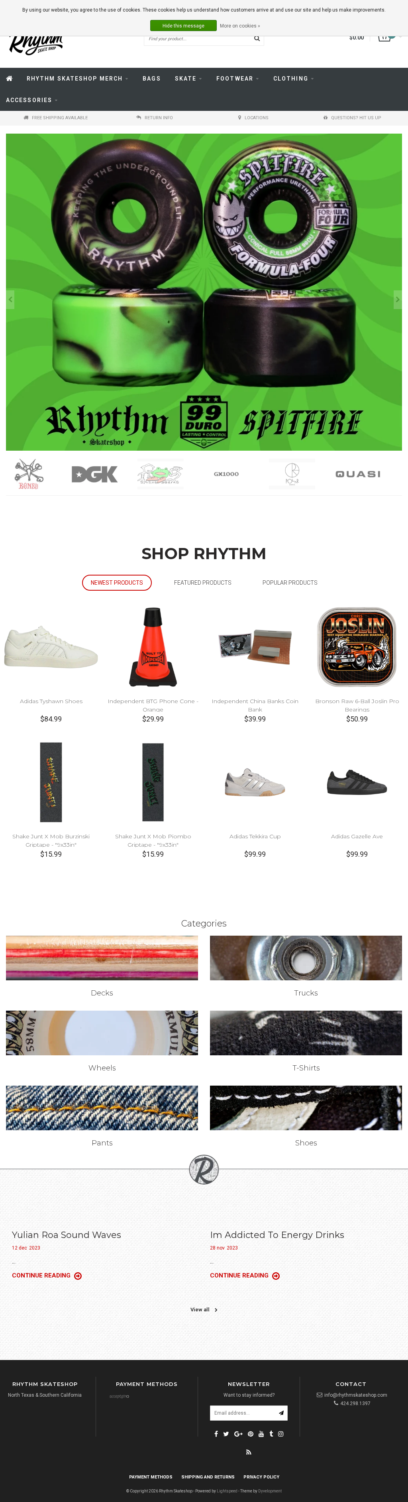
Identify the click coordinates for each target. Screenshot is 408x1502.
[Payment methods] (119, 1397)
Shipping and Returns (208, 1477)
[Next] (398, 299)
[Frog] (104, 474)
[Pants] (102, 1108)
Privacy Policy (261, 1477)
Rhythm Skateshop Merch (75, 78)
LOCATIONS (257, 117)
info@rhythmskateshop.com (355, 1395)
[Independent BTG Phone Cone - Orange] (153, 646)
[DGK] (39, 474)
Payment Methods (151, 1477)
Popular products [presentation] (290, 583)
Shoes (306, 1143)
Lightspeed (227, 1491)
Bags (152, 78)
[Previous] (10, 299)
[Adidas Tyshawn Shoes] (51, 646)
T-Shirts (306, 1068)
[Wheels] (102, 1033)
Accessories (29, 100)
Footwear (234, 78)
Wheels (102, 1068)
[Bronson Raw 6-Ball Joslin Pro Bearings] (357, 646)
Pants (102, 1143)
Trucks (306, 993)
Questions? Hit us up (356, 117)
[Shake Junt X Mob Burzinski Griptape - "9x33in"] (51, 782)
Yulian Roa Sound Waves (66, 1235)
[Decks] (102, 958)
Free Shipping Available (60, 117)
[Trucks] (306, 958)
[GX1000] (170, 474)
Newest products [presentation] (117, 583)
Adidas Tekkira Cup (255, 836)
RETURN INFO (159, 117)
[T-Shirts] (306, 1033)
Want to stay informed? (249, 1395)
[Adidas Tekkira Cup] (255, 782)
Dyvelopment (270, 1491)
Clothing (290, 78)
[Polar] (236, 474)
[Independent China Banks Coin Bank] (255, 646)
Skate (186, 78)
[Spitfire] (367, 474)
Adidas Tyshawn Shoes (51, 701)
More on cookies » (240, 26)
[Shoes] (306, 1108)
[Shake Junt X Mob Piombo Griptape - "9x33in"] (153, 782)
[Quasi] (302, 474)
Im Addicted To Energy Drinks (277, 1235)
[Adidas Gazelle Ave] (357, 782)
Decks (102, 993)
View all (200, 1310)
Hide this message (183, 26)
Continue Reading (42, 1275)
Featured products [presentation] (202, 583)
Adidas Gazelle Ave (357, 836)
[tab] (117, 583)
